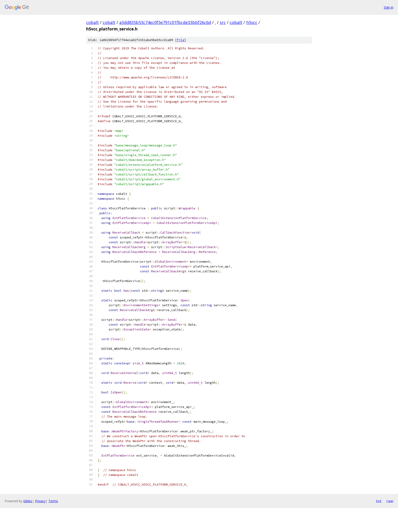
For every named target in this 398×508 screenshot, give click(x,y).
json (389, 501)
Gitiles (27, 501)
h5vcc (251, 22)
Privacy (40, 501)
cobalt (92, 22)
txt (378, 501)
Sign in (388, 7)
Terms (53, 501)
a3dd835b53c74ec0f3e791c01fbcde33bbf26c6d (165, 22)
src (223, 22)
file (180, 40)
